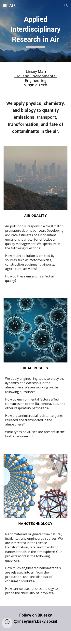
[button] (4, 5)
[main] (35, 31)
